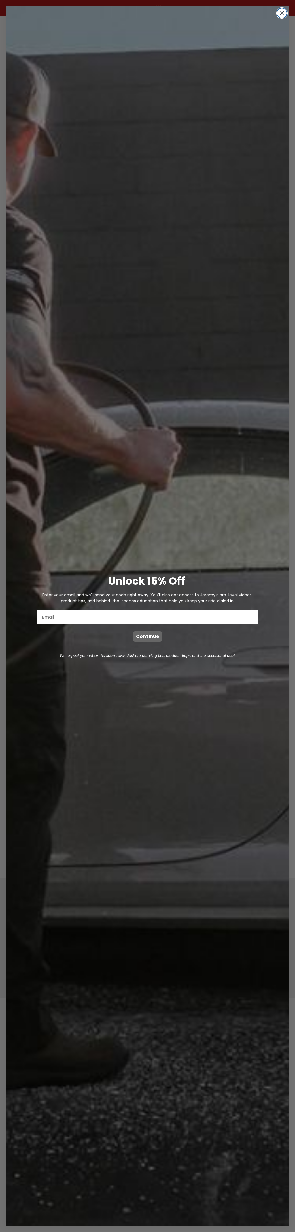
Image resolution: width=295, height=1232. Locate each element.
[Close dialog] (282, 13)
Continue (147, 636)
